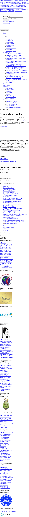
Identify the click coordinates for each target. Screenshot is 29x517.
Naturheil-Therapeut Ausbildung (11, 210)
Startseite (25, 120)
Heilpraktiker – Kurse (8, 188)
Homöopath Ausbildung (9, 205)
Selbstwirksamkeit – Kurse (10, 195)
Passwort (5, 18)
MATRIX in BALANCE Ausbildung (12, 208)
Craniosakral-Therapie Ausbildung (12, 201)
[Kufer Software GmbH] (5, 516)
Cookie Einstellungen (5, 233)
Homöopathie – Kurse (9, 191)
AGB (4, 228)
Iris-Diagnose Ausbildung (9, 207)
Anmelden (6, 20)
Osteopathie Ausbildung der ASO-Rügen (13, 221)
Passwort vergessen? (8, 21)
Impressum (6, 226)
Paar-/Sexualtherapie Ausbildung (11, 212)
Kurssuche (6, 196)
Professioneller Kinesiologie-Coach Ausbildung (15, 214)
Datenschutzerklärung (8, 227)
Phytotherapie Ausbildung (9, 217)
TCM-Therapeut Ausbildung (10, 218)
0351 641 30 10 (4, 159)
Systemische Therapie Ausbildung (12, 215)
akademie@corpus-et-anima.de (8, 161)
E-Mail (5, 16)
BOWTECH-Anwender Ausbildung (12, 198)
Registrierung (6, 23)
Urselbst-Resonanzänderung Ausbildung (13, 220)
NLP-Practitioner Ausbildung (10, 211)
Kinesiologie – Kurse (8, 192)
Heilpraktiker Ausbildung (9, 202)
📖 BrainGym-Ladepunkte (10, 223)
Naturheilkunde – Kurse (9, 189)
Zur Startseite (3, 126)
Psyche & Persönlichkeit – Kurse (11, 193)
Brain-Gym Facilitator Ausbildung (12, 199)
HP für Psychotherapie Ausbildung (12, 204)
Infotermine (6, 186)
